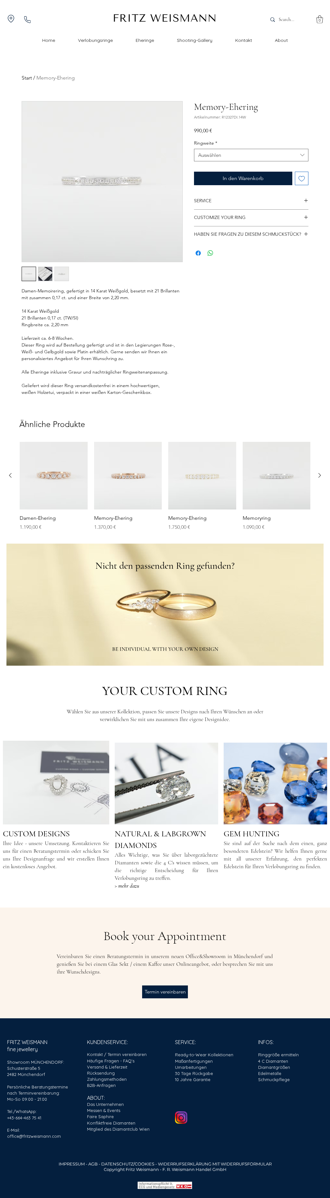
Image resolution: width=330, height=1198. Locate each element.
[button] (319, 19)
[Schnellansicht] (54, 476)
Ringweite (205, 143)
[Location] (11, 18)
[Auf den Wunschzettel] (301, 178)
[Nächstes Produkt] (320, 475)
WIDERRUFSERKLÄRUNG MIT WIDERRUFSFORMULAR (215, 1163)
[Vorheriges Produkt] (10, 475)
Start (27, 78)
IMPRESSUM (72, 1163)
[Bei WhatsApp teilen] (210, 253)
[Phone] (27, 19)
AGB (93, 1163)
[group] (165, 486)
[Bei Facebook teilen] (198, 253)
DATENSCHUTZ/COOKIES (127, 1163)
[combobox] (251, 155)
